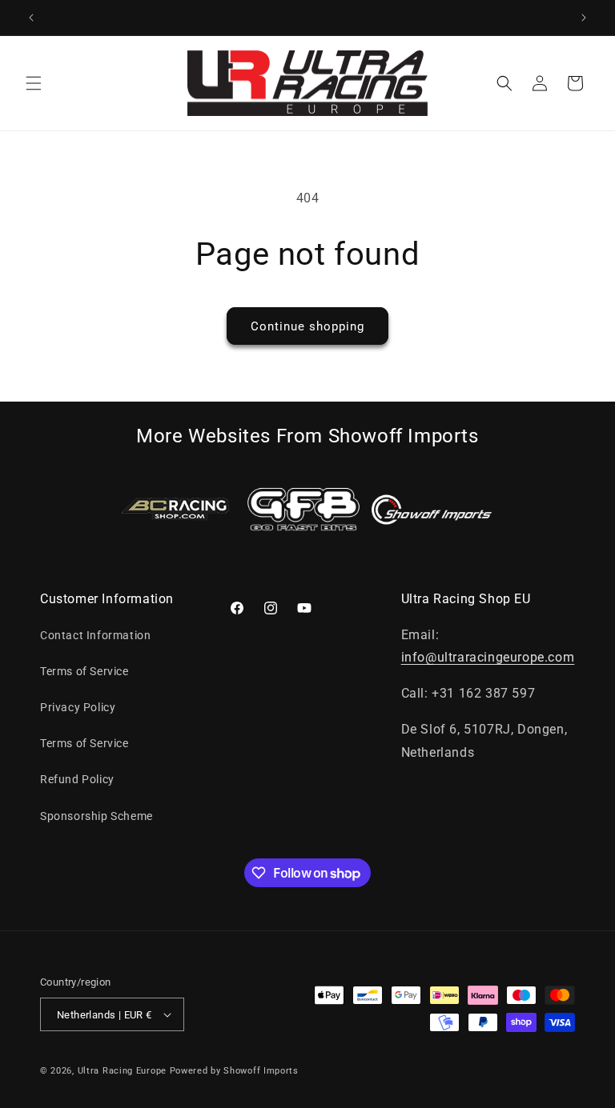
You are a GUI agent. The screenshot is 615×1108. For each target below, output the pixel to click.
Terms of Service (84, 671)
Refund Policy (77, 779)
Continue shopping (307, 326)
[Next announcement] (583, 17)
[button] (33, 83)
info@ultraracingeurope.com (488, 657)
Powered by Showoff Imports (234, 1071)
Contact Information (95, 635)
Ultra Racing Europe (122, 1071)
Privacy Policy (77, 707)
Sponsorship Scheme (96, 816)
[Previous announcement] (31, 17)
